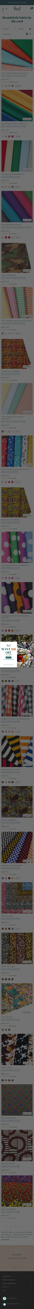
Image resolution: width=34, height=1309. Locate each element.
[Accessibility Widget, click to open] (4, 1298)
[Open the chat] (4, 1304)
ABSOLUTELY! (8, 657)
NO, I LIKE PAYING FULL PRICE (8, 659)
